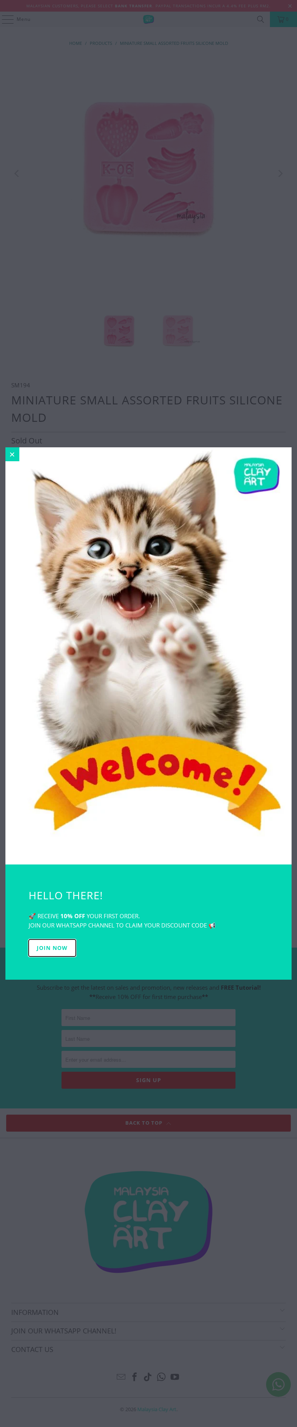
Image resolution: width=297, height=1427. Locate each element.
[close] (12, 454)
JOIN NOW (52, 947)
